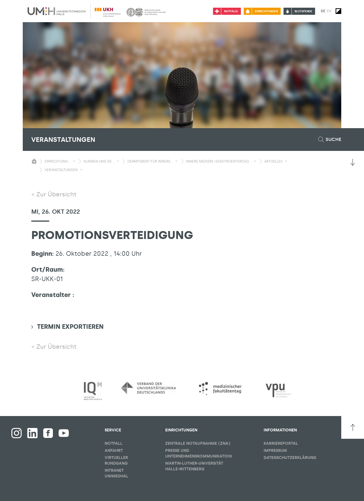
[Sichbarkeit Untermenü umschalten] (74, 161)
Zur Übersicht (56, 194)
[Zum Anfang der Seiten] (352, 427)
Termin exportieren (70, 326)
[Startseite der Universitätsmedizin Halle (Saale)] (57, 11)
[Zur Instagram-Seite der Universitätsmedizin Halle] (16, 433)
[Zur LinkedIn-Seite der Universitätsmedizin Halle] (32, 433)
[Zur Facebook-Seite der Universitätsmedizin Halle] (48, 433)
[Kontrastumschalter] (338, 11)
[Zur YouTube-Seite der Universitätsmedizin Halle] (64, 433)
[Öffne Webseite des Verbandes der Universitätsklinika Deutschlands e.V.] (148, 387)
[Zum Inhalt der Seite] (352, 162)
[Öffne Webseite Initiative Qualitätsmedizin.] (92, 391)
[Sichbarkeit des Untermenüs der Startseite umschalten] (34, 161)
